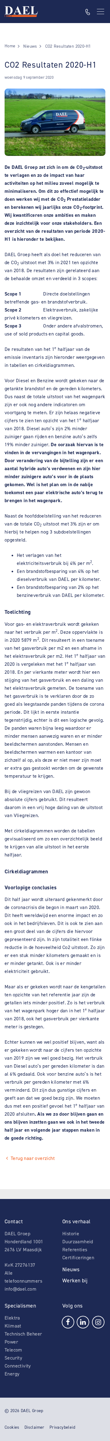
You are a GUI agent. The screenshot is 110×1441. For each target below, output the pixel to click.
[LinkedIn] (83, 1321)
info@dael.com (20, 1289)
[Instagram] (98, 1321)
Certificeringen (78, 1257)
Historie (70, 1233)
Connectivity (18, 1366)
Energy (12, 1374)
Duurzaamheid (77, 1241)
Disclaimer (34, 1427)
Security (13, 1358)
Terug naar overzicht (33, 1158)
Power (11, 1342)
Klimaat (13, 1326)
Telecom (13, 1350)
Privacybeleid (62, 1427)
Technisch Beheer (23, 1334)
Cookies (12, 1427)
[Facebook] (68, 1321)
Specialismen (20, 1305)
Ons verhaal (76, 1221)
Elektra (12, 1318)
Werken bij (74, 1280)
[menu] (101, 11)
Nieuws (71, 1269)
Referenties (74, 1249)
